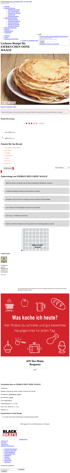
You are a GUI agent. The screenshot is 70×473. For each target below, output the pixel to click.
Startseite (7, 6)
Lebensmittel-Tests (9, 454)
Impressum (7, 462)
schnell (11, 397)
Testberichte (7, 32)
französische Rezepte (14, 21)
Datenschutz (7, 460)
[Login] (14, 3)
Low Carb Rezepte (13, 11)
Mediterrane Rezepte (14, 10)
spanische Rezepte (13, 23)
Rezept (6, 37)
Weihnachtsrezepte (13, 16)
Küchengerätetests (9, 452)
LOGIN (42, 42)
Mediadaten (7, 455)
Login (39, 34)
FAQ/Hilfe (7, 459)
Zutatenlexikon (8, 31)
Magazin (6, 29)
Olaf (1, 267)
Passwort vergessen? (53, 44)
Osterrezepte (11, 14)
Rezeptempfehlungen (10, 27)
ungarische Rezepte (13, 26)
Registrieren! (43, 44)
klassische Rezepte (9, 8)
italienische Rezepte (13, 24)
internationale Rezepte (10, 18)
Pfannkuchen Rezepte (14, 13)
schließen (4, 471)
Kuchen (19, 394)
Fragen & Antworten (10, 450)
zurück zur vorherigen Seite (30, 40)
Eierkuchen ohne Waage (11, 39)
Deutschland (12, 394)
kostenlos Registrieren (10, 449)
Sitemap (6, 457)
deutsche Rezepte (13, 19)
